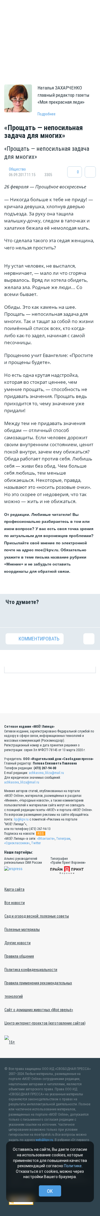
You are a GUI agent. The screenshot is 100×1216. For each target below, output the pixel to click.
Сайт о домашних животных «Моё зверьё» (38, 1010)
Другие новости (17, 943)
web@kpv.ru (44, 1140)
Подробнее (47, 114)
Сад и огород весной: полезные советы (36, 916)
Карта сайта (14, 889)
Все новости (14, 903)
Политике (73, 1166)
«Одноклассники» (17, 843)
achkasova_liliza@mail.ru (46, 773)
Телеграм (63, 839)
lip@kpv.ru (21, 819)
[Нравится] (11, 616)
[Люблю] (42, 616)
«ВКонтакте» (46, 839)
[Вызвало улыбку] (26, 616)
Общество (17, 169)
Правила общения (19, 956)
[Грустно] (73, 616)
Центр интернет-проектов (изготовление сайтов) (45, 1023)
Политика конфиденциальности (30, 969)
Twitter (36, 843)
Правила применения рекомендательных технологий (38, 990)
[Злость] (88, 616)
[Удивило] (57, 616)
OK (50, 1191)
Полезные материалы (22, 929)
